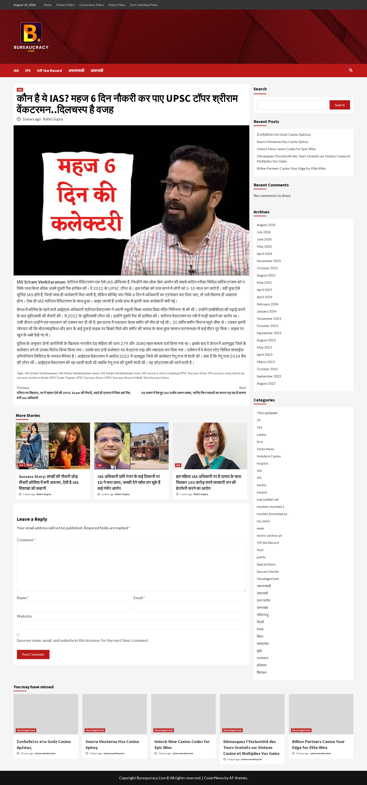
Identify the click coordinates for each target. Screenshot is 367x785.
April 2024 (264, 297)
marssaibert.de (268, 499)
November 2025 (269, 261)
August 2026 (266, 225)
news (260, 528)
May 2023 (264, 347)
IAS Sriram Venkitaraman (41, 373)
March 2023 (266, 362)
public (261, 557)
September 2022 (269, 376)
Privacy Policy (65, 5)
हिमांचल (261, 672)
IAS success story (154, 373)
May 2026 (264, 246)
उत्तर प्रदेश (263, 600)
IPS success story (219, 373)
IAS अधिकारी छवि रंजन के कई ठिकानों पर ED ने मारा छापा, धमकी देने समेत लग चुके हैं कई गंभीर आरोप (128, 482)
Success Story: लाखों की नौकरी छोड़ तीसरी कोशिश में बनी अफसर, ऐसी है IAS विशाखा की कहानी (49, 482)
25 (259, 420)
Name (23, 597)
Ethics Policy (117, 5)
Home (48, 5)
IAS (16, 70)
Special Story (266, 564)
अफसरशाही (76, 70)
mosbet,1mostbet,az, (272, 514)
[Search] (350, 70)
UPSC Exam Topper (62, 377)
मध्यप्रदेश (263, 643)
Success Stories (268, 571)
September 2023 (269, 333)
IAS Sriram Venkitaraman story (120, 373)
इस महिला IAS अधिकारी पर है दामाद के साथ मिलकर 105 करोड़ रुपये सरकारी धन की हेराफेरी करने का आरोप (208, 482)
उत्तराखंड (262, 607)
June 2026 (264, 239)
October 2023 (267, 326)
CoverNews (214, 777)
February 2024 (267, 304)
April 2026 (264, 253)
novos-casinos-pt (269, 535)
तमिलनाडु (262, 615)
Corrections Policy (91, 5)
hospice (262, 463)
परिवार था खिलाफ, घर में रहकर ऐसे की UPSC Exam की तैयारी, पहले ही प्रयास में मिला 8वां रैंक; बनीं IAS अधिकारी (74, 393)
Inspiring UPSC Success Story (186, 373)
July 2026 (264, 232)
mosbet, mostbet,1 (270, 506)
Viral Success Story (156, 377)
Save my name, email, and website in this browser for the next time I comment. (83, 640)
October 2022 (267, 369)
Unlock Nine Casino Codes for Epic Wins (286, 149)
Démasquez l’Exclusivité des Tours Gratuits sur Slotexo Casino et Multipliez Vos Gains (303, 158)
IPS (28, 70)
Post (260, 550)
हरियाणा (262, 665)
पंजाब (260, 629)
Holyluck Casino (269, 456)
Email (139, 597)
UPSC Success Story (89, 377)
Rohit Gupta (53, 119)
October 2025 (267, 268)
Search (260, 88)
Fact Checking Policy (144, 5)
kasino (261, 485)
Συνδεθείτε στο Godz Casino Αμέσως (284, 134)
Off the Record (49, 70)
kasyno (262, 492)
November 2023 (269, 318)
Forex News (265, 449)
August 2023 (266, 340)
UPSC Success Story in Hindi (123, 377)
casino (261, 434)
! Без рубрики (267, 413)
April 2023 (264, 354)
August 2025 (266, 275)
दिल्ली (29, 465)
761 (260, 427)
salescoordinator (45, 753)
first (260, 442)
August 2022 (266, 383)
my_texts (263, 521)
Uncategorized (268, 579)
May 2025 (264, 282)
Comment (26, 540)
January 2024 (266, 311)
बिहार (260, 636)
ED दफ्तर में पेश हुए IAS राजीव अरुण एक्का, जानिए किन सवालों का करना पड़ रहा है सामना (193, 390)
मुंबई (259, 651)
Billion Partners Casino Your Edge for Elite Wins (291, 168)
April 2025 (264, 290)
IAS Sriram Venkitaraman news (79, 373)
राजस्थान (262, 658)
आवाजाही (97, 70)
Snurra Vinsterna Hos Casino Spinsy (282, 142)
